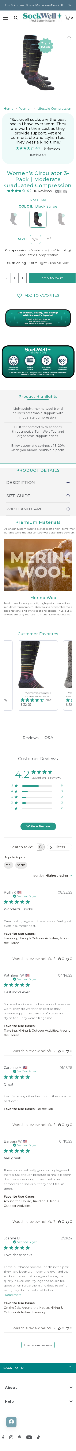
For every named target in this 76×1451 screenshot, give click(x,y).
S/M (35, 239)
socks (21, 865)
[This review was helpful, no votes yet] (59, 959)
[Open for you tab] (11, 1422)
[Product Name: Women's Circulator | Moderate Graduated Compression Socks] (38, 675)
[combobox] (16, 17)
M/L (49, 239)
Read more (13, 1295)
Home (8, 109)
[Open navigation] (5, 17)
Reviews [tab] (31, 738)
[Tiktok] (38, 1438)
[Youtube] (29, 1438)
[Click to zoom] (69, 37)
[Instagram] (11, 1438)
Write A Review (38, 826)
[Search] (16, 17)
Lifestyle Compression (54, 109)
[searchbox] (20, 847)
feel (8, 865)
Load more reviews (38, 1345)
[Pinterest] (19, 1438)
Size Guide (38, 199)
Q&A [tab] (49, 737)
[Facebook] (3, 1438)
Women (25, 109)
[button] (38, 296)
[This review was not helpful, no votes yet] (67, 959)
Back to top (14, 1368)
